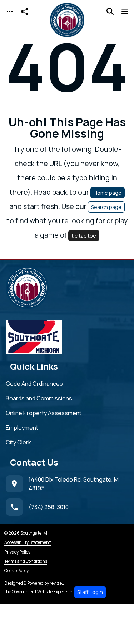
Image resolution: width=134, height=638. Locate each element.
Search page (106, 207)
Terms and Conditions (25, 561)
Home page (107, 192)
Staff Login (90, 592)
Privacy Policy (17, 552)
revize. (56, 583)
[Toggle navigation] (9, 12)
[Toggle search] (110, 11)
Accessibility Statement (27, 542)
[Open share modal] (24, 12)
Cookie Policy (16, 571)
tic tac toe (83, 235)
